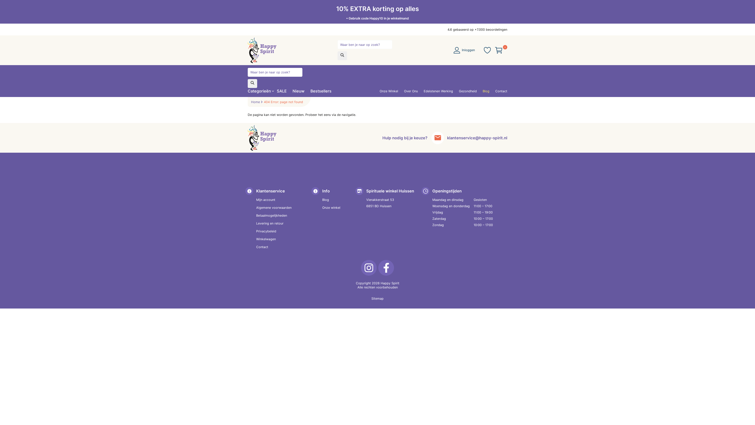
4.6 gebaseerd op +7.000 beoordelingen (477, 29)
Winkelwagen (266, 239)
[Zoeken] (342, 55)
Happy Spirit (390, 283)
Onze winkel (331, 208)
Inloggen (468, 50)
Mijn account (265, 200)
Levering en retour (270, 223)
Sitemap (377, 298)
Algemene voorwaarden (274, 208)
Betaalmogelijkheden (271, 215)
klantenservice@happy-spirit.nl (477, 138)
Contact (262, 247)
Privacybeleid (266, 231)
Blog (325, 200)
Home (255, 102)
